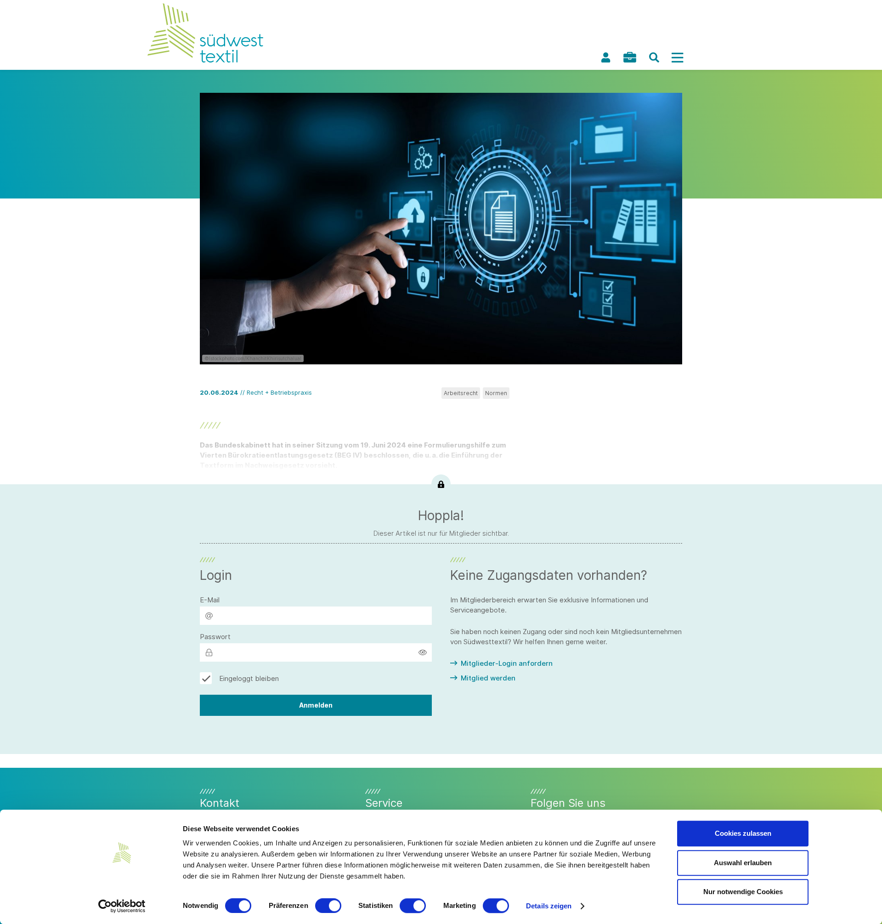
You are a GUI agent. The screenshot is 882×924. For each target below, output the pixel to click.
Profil (605, 57)
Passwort (215, 636)
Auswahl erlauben (743, 863)
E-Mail (210, 599)
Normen (496, 393)
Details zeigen (548, 906)
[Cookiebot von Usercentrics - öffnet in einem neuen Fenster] (122, 906)
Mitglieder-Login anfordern (507, 663)
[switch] (328, 905)
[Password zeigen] (422, 652)
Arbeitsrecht (461, 393)
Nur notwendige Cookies (743, 892)
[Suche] (654, 57)
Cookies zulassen (743, 833)
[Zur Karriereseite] (629, 57)
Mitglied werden (488, 678)
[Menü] (677, 57)
